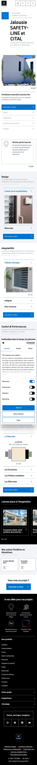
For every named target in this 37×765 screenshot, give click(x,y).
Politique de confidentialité (12, 749)
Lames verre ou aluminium (16, 191)
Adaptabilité (7, 118)
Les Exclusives (11, 469)
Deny (18, 420)
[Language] (17, 3)
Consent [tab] (6, 348)
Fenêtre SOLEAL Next (8, 562)
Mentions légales (10, 747)
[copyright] (33, 57)
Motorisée (9, 228)
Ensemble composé (24, 562)
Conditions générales (25, 747)
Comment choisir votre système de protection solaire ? (12, 531)
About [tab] (30, 348)
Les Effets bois (11, 481)
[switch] (32, 387)
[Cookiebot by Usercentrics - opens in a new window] (26, 343)
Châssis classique (12, 262)
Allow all (18, 408)
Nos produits (16, 13)
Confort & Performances (11, 123)
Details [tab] (18, 348)
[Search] (22, 3)
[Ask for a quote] (27, 3)
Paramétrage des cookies (18, 755)
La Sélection (10, 436)
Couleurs (6, 129)
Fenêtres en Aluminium (19, 15)
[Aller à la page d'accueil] (4, 4)
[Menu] (32, 3)
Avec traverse (10, 306)
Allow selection (18, 414)
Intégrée (8, 300)
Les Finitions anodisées (14, 475)
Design (5, 112)
